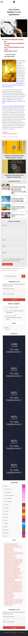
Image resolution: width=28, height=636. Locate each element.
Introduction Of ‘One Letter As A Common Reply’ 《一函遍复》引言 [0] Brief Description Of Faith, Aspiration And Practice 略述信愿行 (18, 190)
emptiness (9, 564)
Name (4, 240)
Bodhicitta (18, 553)
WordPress (13, 634)
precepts (17, 586)
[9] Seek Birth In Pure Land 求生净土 (18, 215)
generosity (9, 568)
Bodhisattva (10, 555)
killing (16, 575)
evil (17, 564)
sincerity (9, 593)
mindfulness (10, 580)
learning (9, 577)
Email (4, 246)
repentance (18, 591)
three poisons (10, 600)
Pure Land (9, 589)
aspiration (9, 548)
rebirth (8, 591)
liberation (17, 577)
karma (8, 575)
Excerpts (14, 7)
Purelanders (7, 329)
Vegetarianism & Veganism (13, 602)
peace (8, 584)
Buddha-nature (11, 557)
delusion (9, 562)
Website (4, 252)
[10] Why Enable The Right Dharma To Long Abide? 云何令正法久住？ (18, 208)
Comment (4, 225)
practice (9, 586)
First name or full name (8, 288)
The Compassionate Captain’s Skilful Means (14, 317)
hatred (16, 571)
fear (15, 566)
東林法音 (6, 327)
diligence (18, 562)
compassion (10, 560)
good (17, 568)
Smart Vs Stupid (13, 307)
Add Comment (21, 17)
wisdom (9, 604)
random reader (14, 17)
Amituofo (9, 546)
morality (9, 582)
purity (18, 589)
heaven (4, 137)
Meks (18, 632)
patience (18, 582)
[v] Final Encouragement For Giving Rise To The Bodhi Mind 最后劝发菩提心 (17, 200)
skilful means (10, 595)
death (19, 560)
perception (17, 584)
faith (8, 566)
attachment (10, 551)
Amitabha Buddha (11, 544)
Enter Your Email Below (8, 293)
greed (8, 571)
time (17, 137)
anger (18, 546)
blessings (9, 553)
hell (8, 137)
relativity (13, 137)
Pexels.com (23, 35)
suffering (9, 598)
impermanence (17, 573)
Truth (19, 600)
